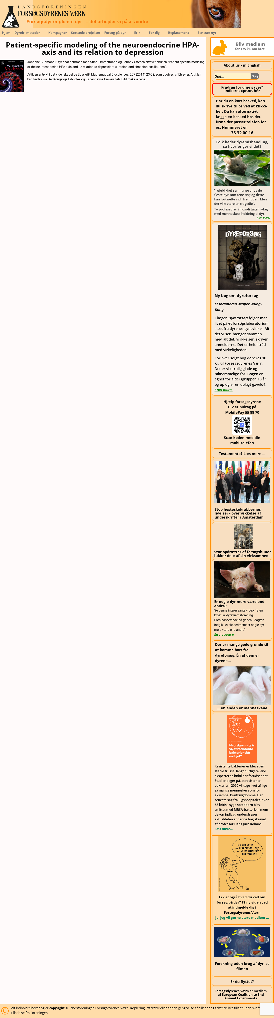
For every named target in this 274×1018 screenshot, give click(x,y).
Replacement (178, 32)
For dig (154, 32)
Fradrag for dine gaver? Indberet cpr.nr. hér (242, 89)
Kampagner (57, 32)
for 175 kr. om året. (250, 49)
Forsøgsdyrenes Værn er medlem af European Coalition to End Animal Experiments (241, 994)
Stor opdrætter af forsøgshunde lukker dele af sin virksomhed (243, 553)
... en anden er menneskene (242, 708)
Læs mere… (224, 829)
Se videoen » (224, 634)
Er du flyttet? (242, 981)
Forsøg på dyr (115, 32)
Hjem (6, 32)
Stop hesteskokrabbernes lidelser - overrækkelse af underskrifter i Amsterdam (239, 513)
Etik (137, 32)
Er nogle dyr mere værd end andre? (239, 603)
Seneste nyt (207, 32)
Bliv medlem (250, 44)
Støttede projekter (85, 32)
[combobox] (232, 76)
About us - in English (242, 65)
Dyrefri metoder (27, 32)
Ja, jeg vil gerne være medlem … (242, 917)
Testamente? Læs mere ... (242, 453)
